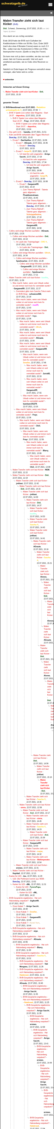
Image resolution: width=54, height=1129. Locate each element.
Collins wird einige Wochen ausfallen (24, 231)
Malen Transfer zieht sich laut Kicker (24, 277)
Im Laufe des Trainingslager (27, 242)
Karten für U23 (15, 876)
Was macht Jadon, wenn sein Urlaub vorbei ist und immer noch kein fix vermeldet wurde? (31, 302)
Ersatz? (16, 140)
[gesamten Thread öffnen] (39, 110)
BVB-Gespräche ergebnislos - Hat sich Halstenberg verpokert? (38, 1008)
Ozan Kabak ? (19, 906)
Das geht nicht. (15, 132)
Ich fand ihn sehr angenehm (31, 154)
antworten (9, 79)
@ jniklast (12, 31)
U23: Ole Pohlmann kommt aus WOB (28, 879)
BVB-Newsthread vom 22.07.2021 (20, 107)
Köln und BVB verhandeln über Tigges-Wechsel (29, 135)
